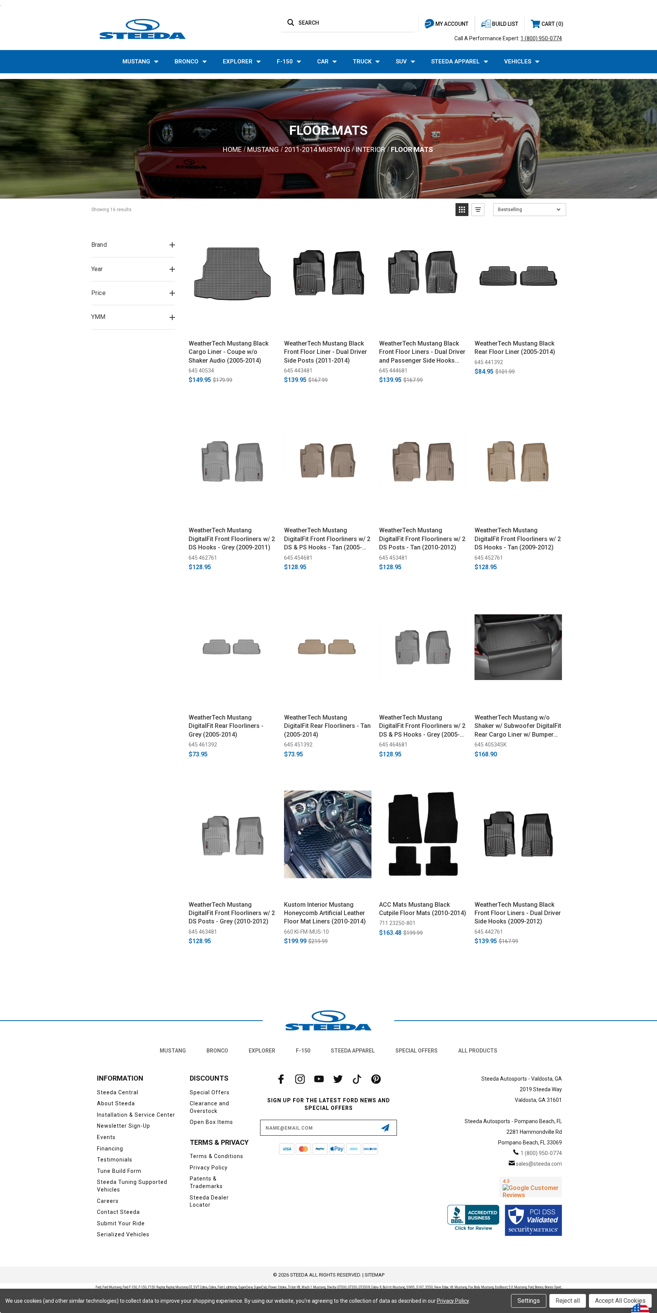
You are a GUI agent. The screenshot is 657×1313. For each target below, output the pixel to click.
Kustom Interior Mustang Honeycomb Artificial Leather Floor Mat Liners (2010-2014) (325, 913)
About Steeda (116, 1103)
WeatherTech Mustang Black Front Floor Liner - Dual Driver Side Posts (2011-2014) (325, 352)
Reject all (567, 1300)
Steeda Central (117, 1092)
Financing (110, 1149)
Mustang (136, 61)
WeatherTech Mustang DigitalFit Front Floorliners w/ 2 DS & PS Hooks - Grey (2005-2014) (422, 726)
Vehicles (517, 61)
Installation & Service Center (136, 1115)
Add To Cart (232, 325)
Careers (108, 1201)
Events (106, 1137)
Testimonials (114, 1160)
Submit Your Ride (121, 1223)
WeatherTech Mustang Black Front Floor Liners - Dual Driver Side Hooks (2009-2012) (517, 913)
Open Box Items (211, 1122)
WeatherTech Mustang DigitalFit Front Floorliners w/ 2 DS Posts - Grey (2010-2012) (232, 913)
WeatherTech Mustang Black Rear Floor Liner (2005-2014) (514, 347)
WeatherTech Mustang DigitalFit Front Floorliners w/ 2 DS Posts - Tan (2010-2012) (422, 539)
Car (322, 61)
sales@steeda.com (539, 1164)
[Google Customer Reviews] (530, 1187)
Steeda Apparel (455, 61)
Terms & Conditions (216, 1156)
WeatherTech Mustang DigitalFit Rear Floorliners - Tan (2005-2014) (327, 726)
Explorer (237, 61)
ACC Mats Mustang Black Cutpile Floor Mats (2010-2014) (422, 909)
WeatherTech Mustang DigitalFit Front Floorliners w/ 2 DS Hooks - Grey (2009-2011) (232, 539)
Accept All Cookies (620, 1300)
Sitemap (374, 1275)
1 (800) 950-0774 (541, 38)
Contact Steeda (118, 1212)
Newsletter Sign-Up (123, 1126)
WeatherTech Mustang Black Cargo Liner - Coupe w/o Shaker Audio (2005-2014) (228, 352)
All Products (477, 1051)
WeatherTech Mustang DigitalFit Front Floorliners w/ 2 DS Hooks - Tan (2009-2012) (517, 539)
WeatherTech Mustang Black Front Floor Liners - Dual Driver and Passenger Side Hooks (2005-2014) (422, 352)
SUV (401, 61)
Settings (528, 1300)
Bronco (186, 61)
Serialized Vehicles (123, 1234)
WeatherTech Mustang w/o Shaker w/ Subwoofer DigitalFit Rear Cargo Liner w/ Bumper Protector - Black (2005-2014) (517, 726)
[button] (461, 209)
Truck (362, 61)
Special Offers (416, 1051)
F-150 (285, 61)
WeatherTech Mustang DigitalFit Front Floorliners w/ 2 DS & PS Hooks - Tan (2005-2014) (327, 539)
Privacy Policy (209, 1168)
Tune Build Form (119, 1171)
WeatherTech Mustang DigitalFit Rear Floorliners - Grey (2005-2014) (226, 726)
